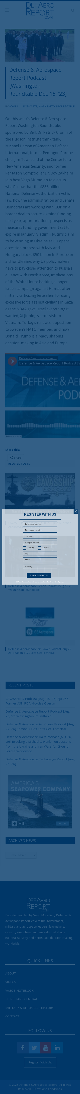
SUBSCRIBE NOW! (38, 575)
